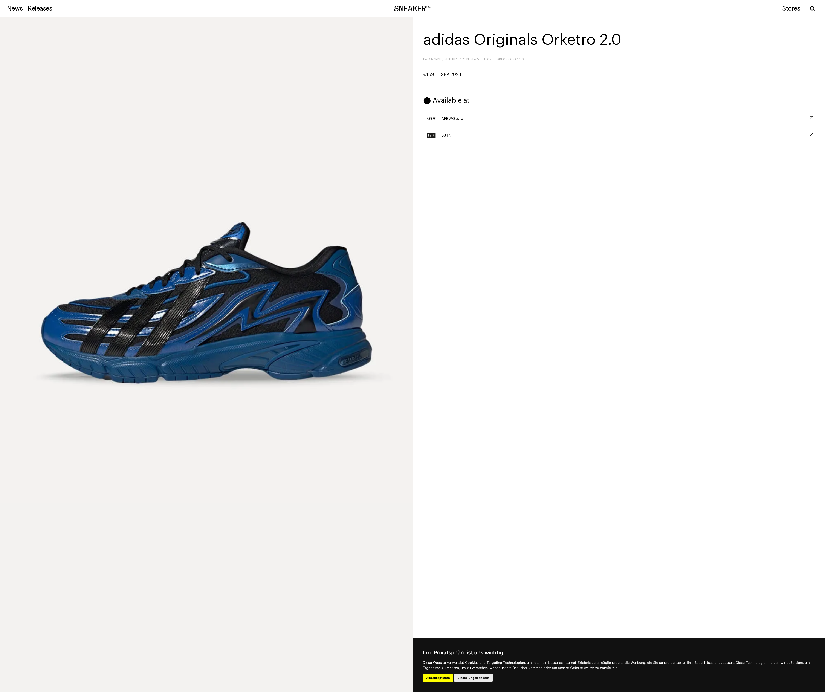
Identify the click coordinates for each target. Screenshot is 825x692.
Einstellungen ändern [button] (473, 678)
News (15, 8)
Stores (791, 8)
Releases (40, 8)
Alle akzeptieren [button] (438, 678)
